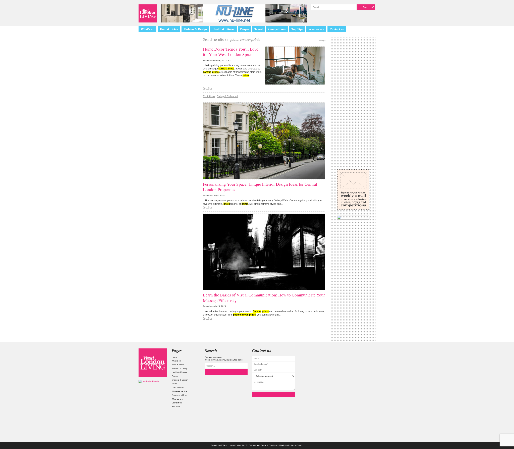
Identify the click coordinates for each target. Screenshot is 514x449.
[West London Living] (148, 13)
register (229, 360)
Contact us (337, 29)
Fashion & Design (195, 29)
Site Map (176, 406)
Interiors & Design (180, 380)
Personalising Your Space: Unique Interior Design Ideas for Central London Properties (260, 186)
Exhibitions (209, 96)
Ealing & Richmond (227, 96)
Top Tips (297, 29)
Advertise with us (179, 395)
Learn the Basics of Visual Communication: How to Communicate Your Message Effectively (264, 297)
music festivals (211, 360)
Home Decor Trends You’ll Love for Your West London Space (230, 51)
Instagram (361, 352)
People (244, 29)
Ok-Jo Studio (297, 445)
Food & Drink (169, 29)
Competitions (277, 29)
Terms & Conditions (269, 445)
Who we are (316, 29)
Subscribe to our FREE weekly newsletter (353, 189)
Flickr (361, 374)
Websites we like (179, 391)
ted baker (238, 360)
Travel (258, 29)
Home (174, 357)
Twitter (361, 363)
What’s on (147, 29)
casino (222, 360)
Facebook (361, 385)
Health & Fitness (223, 29)
